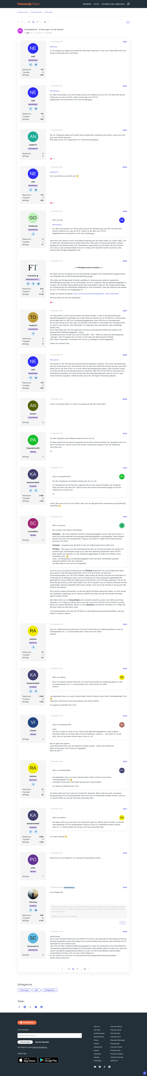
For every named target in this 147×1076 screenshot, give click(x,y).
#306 (125, 261)
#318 (125, 853)
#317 (125, 809)
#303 (125, 130)
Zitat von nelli (57, 220)
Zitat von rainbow (59, 677)
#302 (125, 86)
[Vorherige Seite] (19, 22)
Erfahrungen (24, 990)
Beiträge (25, 75)
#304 (125, 167)
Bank (36, 990)
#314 (125, 669)
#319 (125, 887)
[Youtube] (95, 1067)
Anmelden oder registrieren (113, 4)
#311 (125, 468)
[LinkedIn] (109, 1067)
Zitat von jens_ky (58, 525)
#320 (125, 932)
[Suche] (128, 4)
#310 (125, 434)
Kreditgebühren (49, 990)
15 (29, 22)
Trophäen (26, 72)
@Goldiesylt (54, 91)
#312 (125, 517)
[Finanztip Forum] (29, 4)
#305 (125, 211)
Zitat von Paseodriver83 (61, 476)
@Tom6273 (54, 360)
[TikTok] (104, 1067)
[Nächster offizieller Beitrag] (124, 922)
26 (45, 22)
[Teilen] (128, 22)
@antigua (53, 47)
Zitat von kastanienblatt (61, 770)
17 (37, 22)
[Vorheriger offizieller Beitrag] (121, 922)
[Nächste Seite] (48, 22)
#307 (125, 311)
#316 (125, 762)
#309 (125, 399)
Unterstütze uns (28, 1022)
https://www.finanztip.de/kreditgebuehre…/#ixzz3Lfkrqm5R (96, 294)
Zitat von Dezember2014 (61, 725)
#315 (125, 716)
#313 (125, 624)
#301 (125, 42)
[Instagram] (100, 1067)
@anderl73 (54, 172)
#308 (125, 355)
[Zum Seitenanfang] (144, 1073)
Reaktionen (26, 70)
